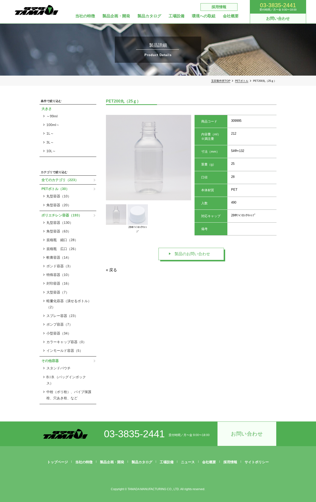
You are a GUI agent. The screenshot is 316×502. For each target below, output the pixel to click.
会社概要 (231, 16)
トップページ (57, 462)
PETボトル (241, 80)
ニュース (188, 462)
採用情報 (219, 7)
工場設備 (176, 16)
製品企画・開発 (116, 16)
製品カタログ (149, 16)
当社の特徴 (85, 16)
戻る (113, 270)
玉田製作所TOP (220, 80)
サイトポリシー (257, 462)
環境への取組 (204, 16)
